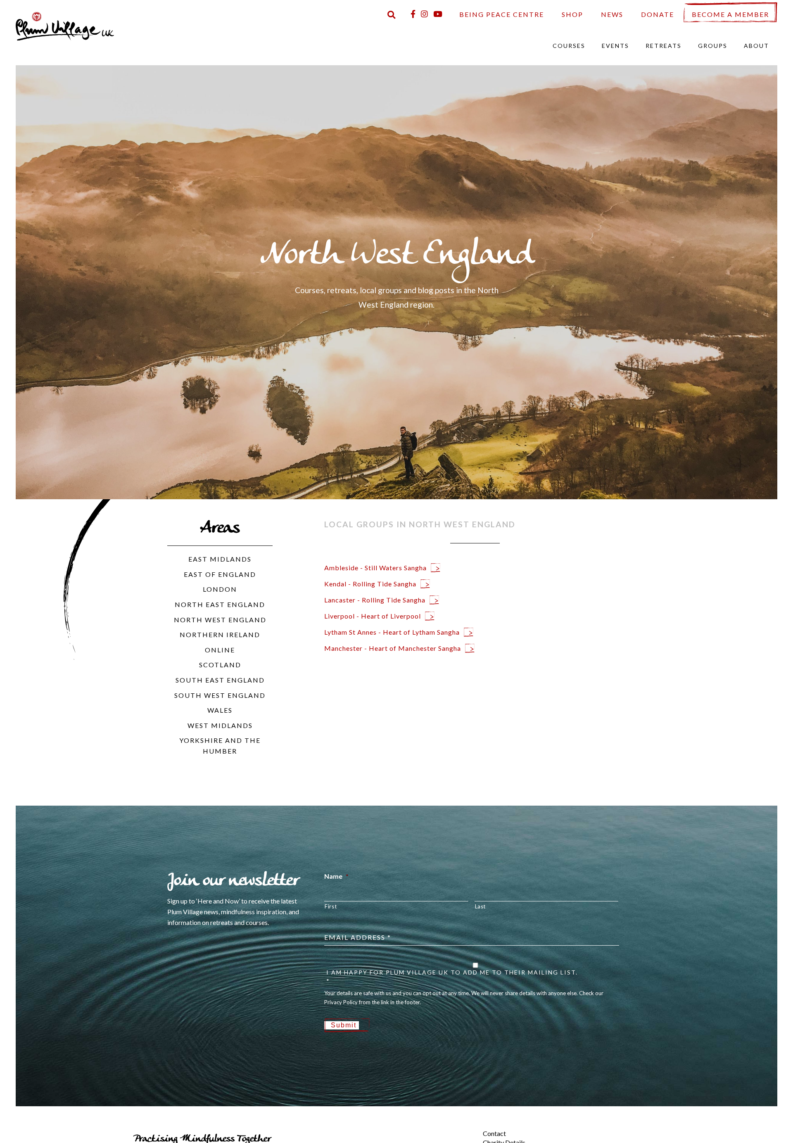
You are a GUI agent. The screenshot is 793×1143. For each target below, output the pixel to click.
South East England (220, 680)
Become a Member (730, 14)
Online (220, 650)
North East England (220, 604)
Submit (343, 1025)
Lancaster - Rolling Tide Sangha (374, 600)
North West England (220, 620)
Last (480, 906)
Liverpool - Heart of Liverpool (372, 616)
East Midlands (220, 559)
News (612, 14)
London (220, 589)
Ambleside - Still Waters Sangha (375, 568)
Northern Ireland (220, 634)
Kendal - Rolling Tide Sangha (370, 584)
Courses (569, 45)
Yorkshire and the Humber (220, 745)
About (756, 45)
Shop (572, 14)
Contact (494, 1133)
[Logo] (65, 25)
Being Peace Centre (501, 14)
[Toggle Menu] (468, 1126)
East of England (220, 574)
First (331, 906)
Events (615, 45)
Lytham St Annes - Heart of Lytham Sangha (392, 632)
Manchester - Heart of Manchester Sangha (392, 648)
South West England (220, 695)
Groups (712, 45)
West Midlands (220, 725)
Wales (220, 710)
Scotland (220, 665)
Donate (657, 14)
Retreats (663, 45)
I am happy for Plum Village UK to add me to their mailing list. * (452, 976)
